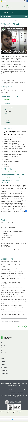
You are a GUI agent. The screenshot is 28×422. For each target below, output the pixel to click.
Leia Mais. (19, 413)
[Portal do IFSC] (11, 7)
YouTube (4, 352)
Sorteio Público (7, 99)
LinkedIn (4, 350)
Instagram (5, 347)
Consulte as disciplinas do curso (8, 171)
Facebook (5, 345)
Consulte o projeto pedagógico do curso (9, 177)
